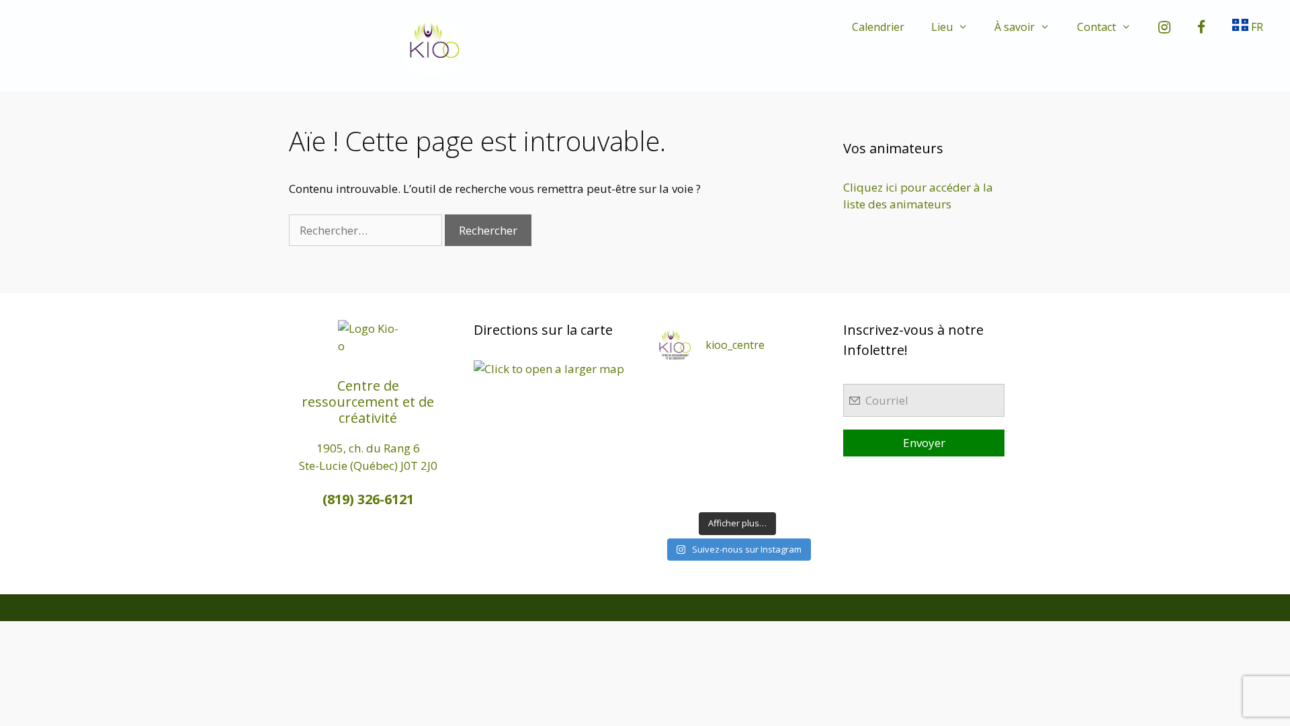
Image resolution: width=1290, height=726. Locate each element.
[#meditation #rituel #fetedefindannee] (716, 439)
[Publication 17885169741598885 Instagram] (716, 387)
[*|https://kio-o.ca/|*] (799, 387)
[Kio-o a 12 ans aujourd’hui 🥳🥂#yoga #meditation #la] (799, 491)
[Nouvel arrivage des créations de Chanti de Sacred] (758, 491)
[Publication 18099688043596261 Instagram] (675, 387)
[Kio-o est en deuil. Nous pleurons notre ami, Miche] (758, 465)
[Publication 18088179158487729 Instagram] (799, 414)
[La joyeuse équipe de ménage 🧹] (716, 491)
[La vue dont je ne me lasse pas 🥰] (799, 465)
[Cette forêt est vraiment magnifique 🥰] (675, 414)
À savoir (1014, 26)
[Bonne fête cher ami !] (716, 465)
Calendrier (878, 26)
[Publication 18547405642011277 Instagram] (758, 414)
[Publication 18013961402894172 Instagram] (758, 387)
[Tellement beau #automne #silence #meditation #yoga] (799, 439)
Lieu (942, 26)
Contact (1096, 26)
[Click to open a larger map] (549, 368)
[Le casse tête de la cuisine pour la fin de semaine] (675, 491)
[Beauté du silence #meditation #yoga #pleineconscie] (716, 414)
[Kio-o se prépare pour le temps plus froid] (675, 465)
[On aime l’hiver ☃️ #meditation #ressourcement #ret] (758, 439)
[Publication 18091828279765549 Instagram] (675, 439)
